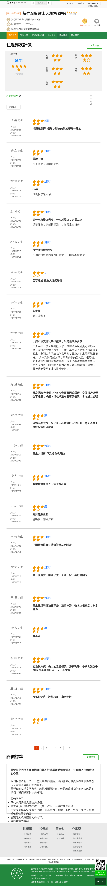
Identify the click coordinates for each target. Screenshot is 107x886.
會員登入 (80, 3)
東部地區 (27, 847)
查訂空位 (12, 35)
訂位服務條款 (77, 859)
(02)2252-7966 (45, 875)
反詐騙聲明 (30, 859)
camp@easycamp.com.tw (40, 878)
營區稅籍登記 (53, 862)
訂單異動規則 (38, 35)
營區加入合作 (65, 859)
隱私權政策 (20, 859)
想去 (98, 25)
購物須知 (10, 859)
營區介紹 (24, 35)
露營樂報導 (77, 847)
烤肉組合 (60, 834)
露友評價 (63, 35)
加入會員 (70, 3)
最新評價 (12, 107)
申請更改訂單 (93, 3)
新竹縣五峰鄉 (13, 13)
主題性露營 (77, 851)
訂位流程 (87, 859)
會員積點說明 (53, 859)
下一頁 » (68, 748)
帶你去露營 (77, 838)
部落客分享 (77, 843)
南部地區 (27, 843)
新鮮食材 (60, 838)
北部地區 (27, 834)
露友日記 (75, 35)
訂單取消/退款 (93, 6)
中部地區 (27, 838)
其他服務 (51, 35)
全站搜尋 (39, 3)
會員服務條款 (41, 859)
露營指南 (76, 834)
